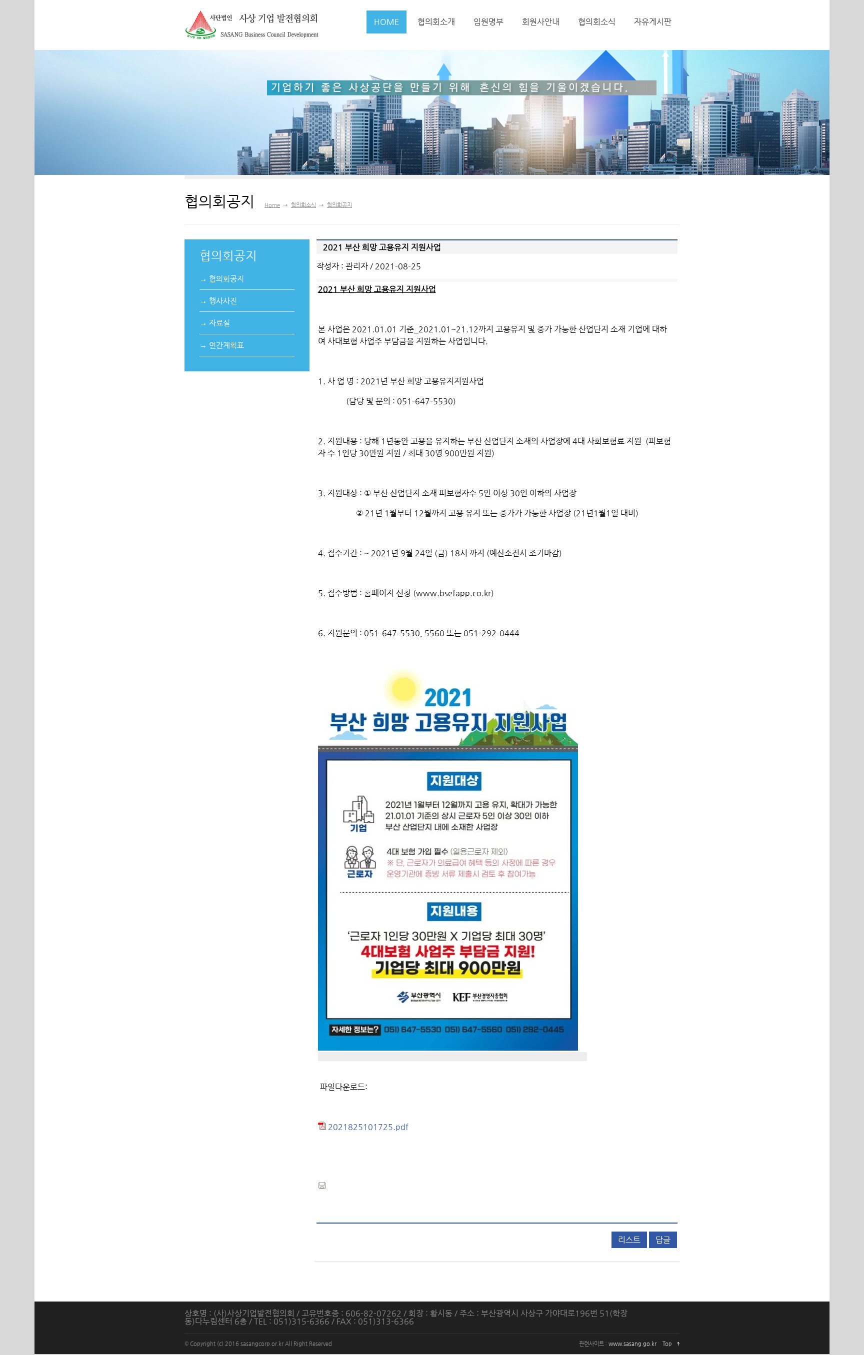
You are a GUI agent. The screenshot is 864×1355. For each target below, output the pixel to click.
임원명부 (489, 21)
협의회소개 (436, 21)
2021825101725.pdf (367, 1127)
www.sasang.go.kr (632, 1344)
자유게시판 (653, 21)
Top (667, 1344)
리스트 (629, 1240)
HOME (386, 21)
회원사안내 (541, 21)
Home (272, 205)
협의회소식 (597, 21)
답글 (663, 1240)
